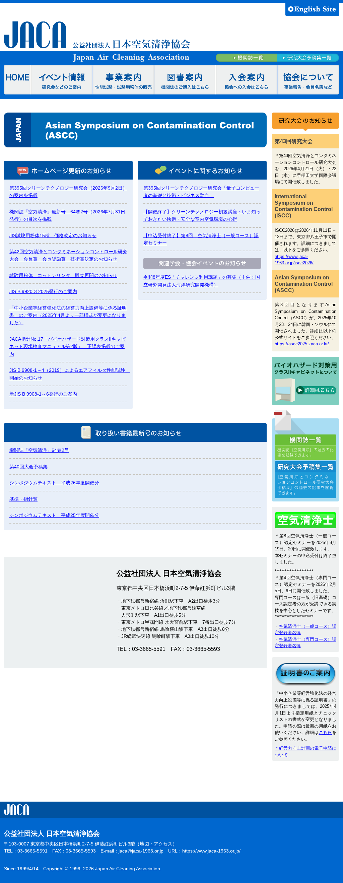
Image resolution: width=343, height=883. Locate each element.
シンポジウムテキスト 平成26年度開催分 (54, 482)
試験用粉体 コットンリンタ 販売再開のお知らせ (63, 275)
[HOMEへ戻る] (17, 79)
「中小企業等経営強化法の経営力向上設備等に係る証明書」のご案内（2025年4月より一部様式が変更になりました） (68, 315)
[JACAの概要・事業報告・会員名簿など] (308, 79)
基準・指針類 (23, 499)
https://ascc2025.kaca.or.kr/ (302, 343)
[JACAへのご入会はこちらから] (246, 79)
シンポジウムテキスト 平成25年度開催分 (54, 515)
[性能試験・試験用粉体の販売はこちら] (123, 79)
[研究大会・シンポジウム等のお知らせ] (61, 79)
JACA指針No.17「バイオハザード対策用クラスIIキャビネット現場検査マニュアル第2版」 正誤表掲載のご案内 (67, 346)
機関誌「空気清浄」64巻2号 (39, 450)
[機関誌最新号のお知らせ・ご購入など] (185, 79)
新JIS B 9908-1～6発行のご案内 (43, 394)
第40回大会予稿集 (28, 466)
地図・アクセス (156, 843)
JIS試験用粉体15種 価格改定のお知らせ (52, 235)
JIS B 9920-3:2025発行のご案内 (43, 291)
